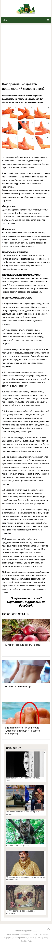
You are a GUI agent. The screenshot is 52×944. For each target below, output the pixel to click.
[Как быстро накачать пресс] (26, 671)
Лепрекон (19, 931)
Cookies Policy (26, 941)
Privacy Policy (42, 938)
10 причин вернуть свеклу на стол (23, 644)
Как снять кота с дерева (17, 845)
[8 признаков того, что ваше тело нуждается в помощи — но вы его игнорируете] (26, 713)
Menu (5, 20)
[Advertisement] (26, 55)
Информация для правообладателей (19, 938)
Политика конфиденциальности (17, 934)
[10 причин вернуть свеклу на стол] (26, 630)
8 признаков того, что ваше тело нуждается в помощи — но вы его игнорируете (22, 730)
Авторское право (41, 934)
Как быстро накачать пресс (19, 686)
